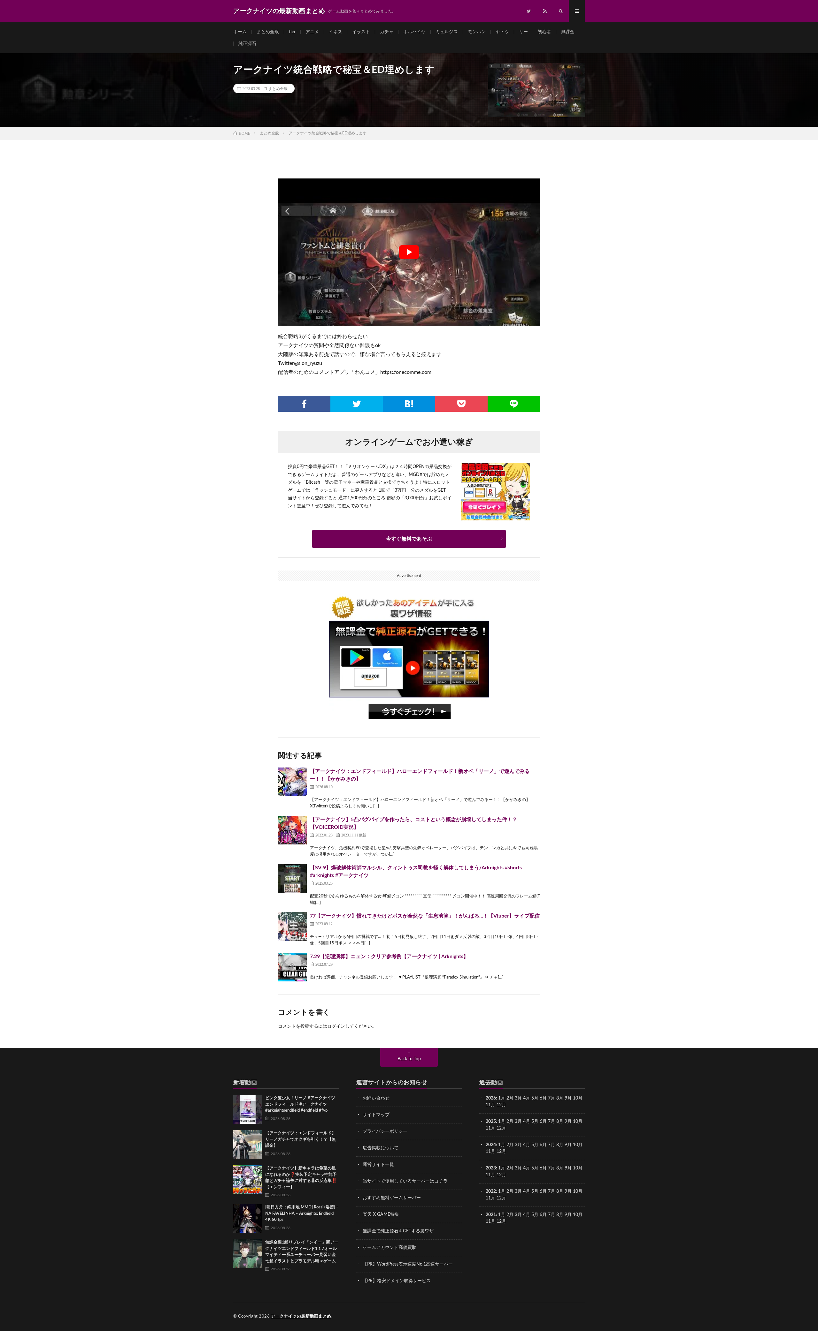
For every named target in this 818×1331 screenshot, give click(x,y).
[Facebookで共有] (304, 404)
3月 (518, 1098)
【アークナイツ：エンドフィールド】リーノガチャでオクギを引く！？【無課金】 (300, 1139)
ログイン (336, 1026)
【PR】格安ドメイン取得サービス (397, 1281)
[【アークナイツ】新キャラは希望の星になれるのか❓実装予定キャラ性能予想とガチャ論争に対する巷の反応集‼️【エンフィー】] (247, 1179)
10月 (578, 1121)
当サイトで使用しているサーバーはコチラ (405, 1181)
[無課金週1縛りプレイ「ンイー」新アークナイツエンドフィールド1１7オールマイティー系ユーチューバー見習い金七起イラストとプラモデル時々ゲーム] (247, 1253)
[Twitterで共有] (356, 404)
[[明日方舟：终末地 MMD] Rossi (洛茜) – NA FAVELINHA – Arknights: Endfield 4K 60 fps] (247, 1218)
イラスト (361, 32)
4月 (526, 1098)
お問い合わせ (376, 1098)
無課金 (568, 32)
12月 (501, 1128)
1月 (501, 1098)
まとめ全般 (268, 32)
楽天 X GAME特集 (381, 1214)
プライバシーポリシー (385, 1131)
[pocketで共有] (461, 404)
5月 (534, 1098)
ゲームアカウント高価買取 (389, 1247)
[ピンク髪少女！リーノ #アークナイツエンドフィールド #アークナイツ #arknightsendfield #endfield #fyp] (247, 1109)
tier (292, 32)
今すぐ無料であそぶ (409, 538)
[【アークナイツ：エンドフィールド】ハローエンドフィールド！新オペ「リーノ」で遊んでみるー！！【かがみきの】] (292, 782)
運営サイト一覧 (378, 1164)
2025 (491, 1121)
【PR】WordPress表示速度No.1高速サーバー (408, 1264)
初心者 (544, 32)
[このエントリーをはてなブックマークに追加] (409, 404)
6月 (543, 1098)
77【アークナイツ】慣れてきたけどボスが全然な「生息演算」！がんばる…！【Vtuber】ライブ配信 (425, 916)
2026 (491, 1098)
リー (523, 32)
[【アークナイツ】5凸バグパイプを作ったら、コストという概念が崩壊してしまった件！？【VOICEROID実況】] (292, 830)
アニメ (312, 32)
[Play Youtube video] (409, 252)
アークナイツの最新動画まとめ (301, 1316)
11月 (490, 1128)
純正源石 (247, 44)
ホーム (240, 32)
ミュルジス (447, 32)
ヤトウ (502, 32)
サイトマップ (376, 1115)
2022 (491, 1191)
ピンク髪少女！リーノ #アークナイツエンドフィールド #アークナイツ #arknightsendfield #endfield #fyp (300, 1104)
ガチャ (386, 32)
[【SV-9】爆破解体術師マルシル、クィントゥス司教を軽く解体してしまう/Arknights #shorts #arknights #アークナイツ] (292, 878)
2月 (509, 1098)
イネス (335, 32)
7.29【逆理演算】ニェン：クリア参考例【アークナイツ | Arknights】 (389, 956)
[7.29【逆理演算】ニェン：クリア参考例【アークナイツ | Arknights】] (292, 967)
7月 (551, 1098)
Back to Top (409, 1059)
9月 (568, 1121)
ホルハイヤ (414, 32)
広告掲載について (380, 1148)
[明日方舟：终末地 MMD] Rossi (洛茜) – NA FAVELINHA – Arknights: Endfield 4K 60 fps (302, 1213)
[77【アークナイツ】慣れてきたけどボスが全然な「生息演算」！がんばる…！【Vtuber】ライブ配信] (292, 926)
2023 (491, 1168)
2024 (491, 1145)
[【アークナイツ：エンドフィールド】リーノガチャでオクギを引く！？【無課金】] (247, 1144)
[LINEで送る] (514, 404)
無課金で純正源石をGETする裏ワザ (398, 1231)
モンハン (477, 32)
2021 (491, 1215)
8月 (559, 1098)
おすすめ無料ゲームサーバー (392, 1198)
